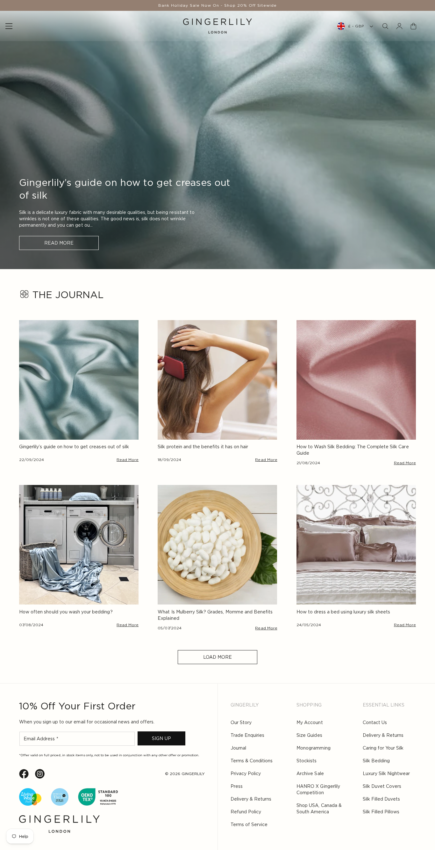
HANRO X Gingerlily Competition (318, 789)
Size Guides (309, 735)
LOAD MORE (217, 657)
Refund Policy (246, 811)
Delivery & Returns (251, 799)
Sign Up (161, 738)
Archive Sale (310, 773)
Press (237, 786)
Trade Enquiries (247, 735)
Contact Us (375, 722)
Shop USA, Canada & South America (318, 808)
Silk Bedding (376, 760)
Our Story (241, 722)
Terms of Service (249, 824)
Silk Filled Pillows (381, 811)
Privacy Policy (246, 773)
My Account (309, 722)
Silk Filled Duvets (381, 799)
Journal (238, 748)
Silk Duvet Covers (382, 786)
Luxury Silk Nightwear (386, 773)
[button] (385, 26)
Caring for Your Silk (383, 748)
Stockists (306, 760)
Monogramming (313, 748)
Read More (59, 242)
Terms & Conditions (252, 760)
